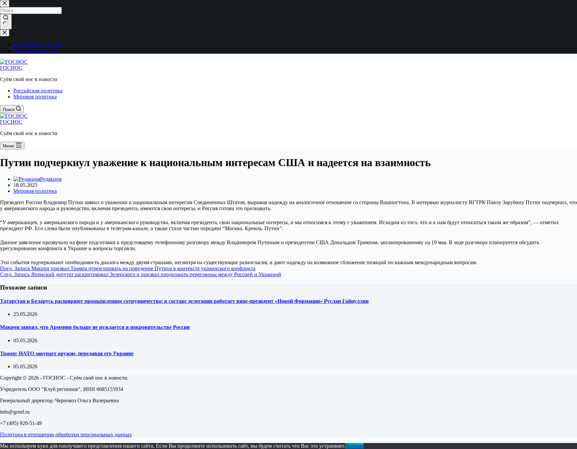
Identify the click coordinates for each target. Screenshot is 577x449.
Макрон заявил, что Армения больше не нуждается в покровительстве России (95, 327)
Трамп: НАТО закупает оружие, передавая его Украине (67, 353)
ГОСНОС (11, 68)
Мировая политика (35, 96)
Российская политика (37, 90)
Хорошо (354, 446)
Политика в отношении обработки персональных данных (66, 434)
